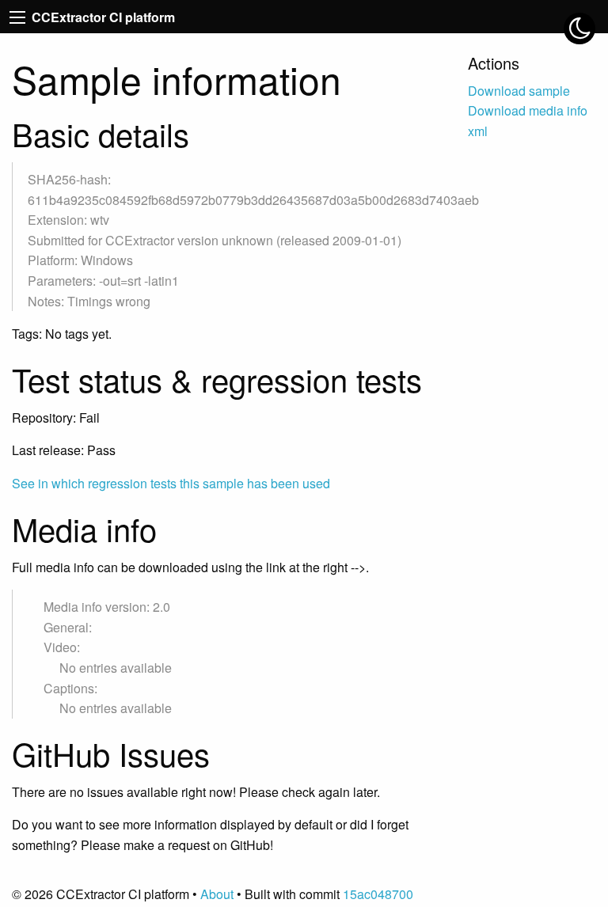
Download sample (519, 91)
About (217, 894)
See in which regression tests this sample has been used (171, 483)
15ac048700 (378, 894)
